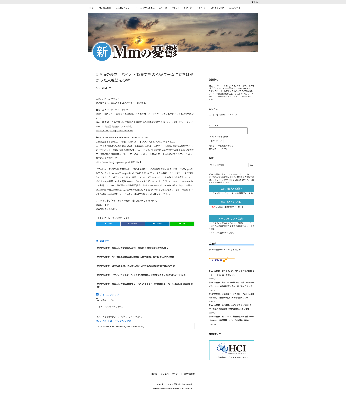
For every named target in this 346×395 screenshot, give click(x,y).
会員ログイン (102, 204)
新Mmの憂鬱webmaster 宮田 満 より (225, 249)
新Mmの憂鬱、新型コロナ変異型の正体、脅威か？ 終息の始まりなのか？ (133, 247)
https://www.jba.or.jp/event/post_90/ (114, 130)
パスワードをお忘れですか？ (221, 146)
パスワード (213, 125)
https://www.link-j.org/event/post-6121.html (118, 162)
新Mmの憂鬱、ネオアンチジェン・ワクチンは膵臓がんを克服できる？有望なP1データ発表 (141, 274)
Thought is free (187, 388)
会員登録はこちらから (106, 208)
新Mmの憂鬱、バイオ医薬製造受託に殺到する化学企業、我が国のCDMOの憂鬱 (135, 256)
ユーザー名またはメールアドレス (223, 114)
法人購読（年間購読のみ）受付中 (229, 206)
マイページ (227, 193)
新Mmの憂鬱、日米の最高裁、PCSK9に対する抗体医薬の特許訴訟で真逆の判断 (136, 265)
